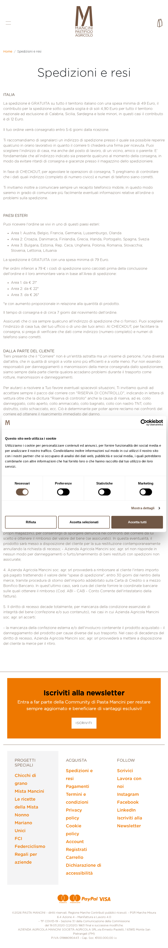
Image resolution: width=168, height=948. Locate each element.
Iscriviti (84, 723)
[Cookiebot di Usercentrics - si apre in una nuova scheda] (144, 422)
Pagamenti (77, 786)
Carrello (74, 857)
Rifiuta (31, 522)
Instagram (128, 794)
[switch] (63, 491)
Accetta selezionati (84, 522)
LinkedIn (126, 810)
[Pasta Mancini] (84, 22)
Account (75, 842)
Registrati (76, 850)
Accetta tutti (137, 522)
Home (7, 51)
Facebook (128, 802)
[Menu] (8, 23)
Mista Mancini (29, 791)
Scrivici (125, 771)
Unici (20, 831)
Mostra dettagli (143, 508)
